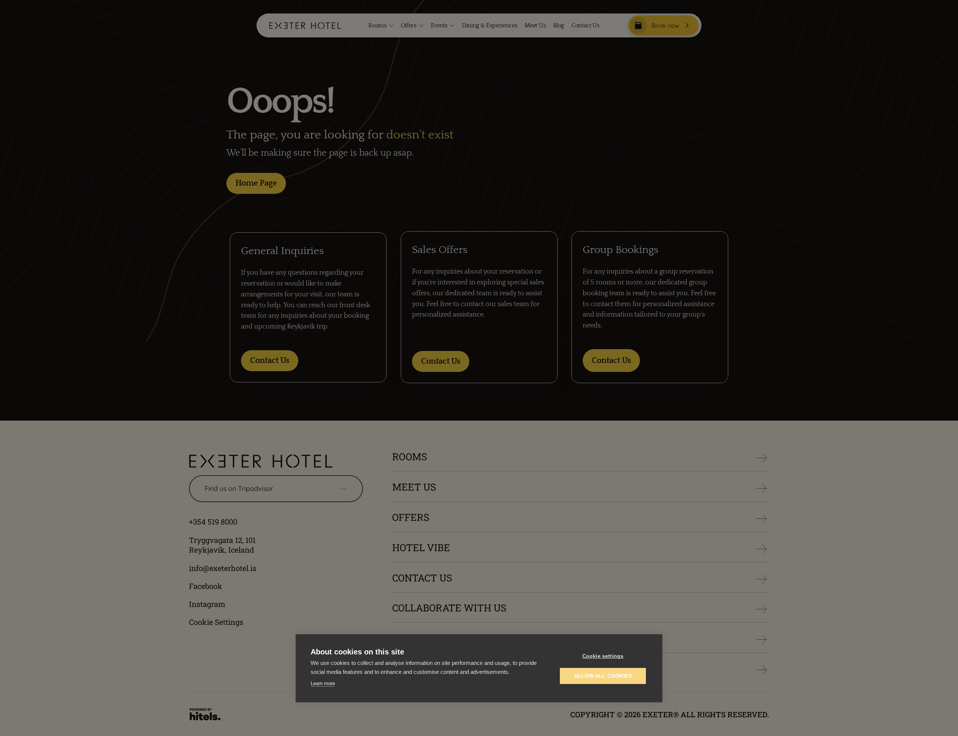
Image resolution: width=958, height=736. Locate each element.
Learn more (323, 683)
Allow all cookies (603, 676)
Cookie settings (603, 656)
